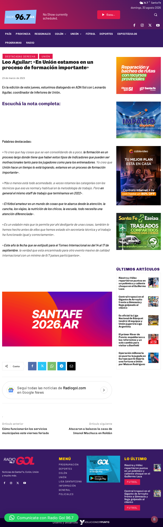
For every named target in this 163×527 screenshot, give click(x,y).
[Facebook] (134, 25)
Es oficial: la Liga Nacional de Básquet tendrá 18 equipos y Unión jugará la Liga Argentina (131, 321)
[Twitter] (150, 25)
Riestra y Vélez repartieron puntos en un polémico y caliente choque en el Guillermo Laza (132, 283)
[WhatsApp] (52, 366)
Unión (46, 56)
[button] (155, 14)
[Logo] (20, 17)
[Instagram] (142, 25)
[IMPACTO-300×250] (138, 141)
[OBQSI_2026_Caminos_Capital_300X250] (138, 97)
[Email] (71, 366)
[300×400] (138, 208)
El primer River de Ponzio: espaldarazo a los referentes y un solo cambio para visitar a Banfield (132, 340)
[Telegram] (61, 366)
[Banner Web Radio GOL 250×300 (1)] (138, 253)
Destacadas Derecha (20, 56)
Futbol (132, 481)
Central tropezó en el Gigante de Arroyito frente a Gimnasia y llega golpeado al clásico (131, 302)
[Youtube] (158, 25)
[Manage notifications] (154, 519)
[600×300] (57, 350)
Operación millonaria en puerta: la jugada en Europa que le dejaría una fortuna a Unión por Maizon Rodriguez (132, 359)
